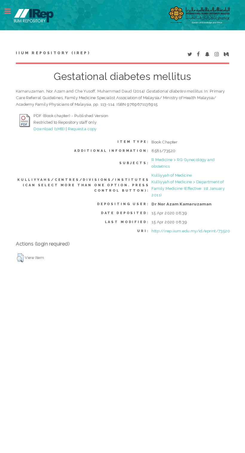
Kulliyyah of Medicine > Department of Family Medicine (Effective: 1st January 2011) (188, 188)
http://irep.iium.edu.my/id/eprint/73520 (190, 230)
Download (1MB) (49, 128)
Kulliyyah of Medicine (171, 175)
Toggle (11, 11)
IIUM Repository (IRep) (53, 53)
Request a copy (82, 128)
